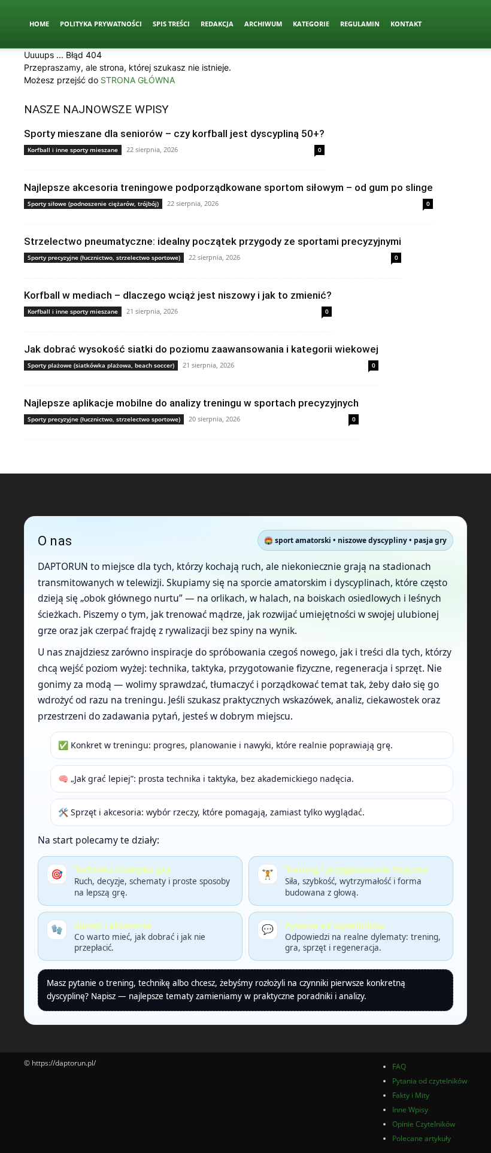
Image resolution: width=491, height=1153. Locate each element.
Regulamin (360, 23)
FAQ (399, 1066)
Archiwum (263, 23)
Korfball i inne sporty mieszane (73, 149)
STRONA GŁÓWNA (138, 80)
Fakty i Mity (410, 1095)
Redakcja (217, 23)
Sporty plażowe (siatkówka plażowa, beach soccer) (101, 365)
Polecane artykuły (421, 1138)
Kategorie (311, 23)
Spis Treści (171, 23)
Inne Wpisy (410, 1110)
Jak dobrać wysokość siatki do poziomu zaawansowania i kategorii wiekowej (201, 349)
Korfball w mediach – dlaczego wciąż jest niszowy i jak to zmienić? (178, 295)
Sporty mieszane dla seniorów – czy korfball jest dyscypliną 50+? (174, 133)
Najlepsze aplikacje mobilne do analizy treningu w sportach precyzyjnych (191, 403)
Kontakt (406, 23)
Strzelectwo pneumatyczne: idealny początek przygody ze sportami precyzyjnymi (212, 241)
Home (39, 23)
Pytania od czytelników (429, 1081)
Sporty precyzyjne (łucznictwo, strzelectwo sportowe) (104, 257)
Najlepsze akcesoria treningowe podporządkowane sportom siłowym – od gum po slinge (228, 187)
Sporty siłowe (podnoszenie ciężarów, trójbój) (93, 203)
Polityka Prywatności (101, 23)
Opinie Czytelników (423, 1124)
